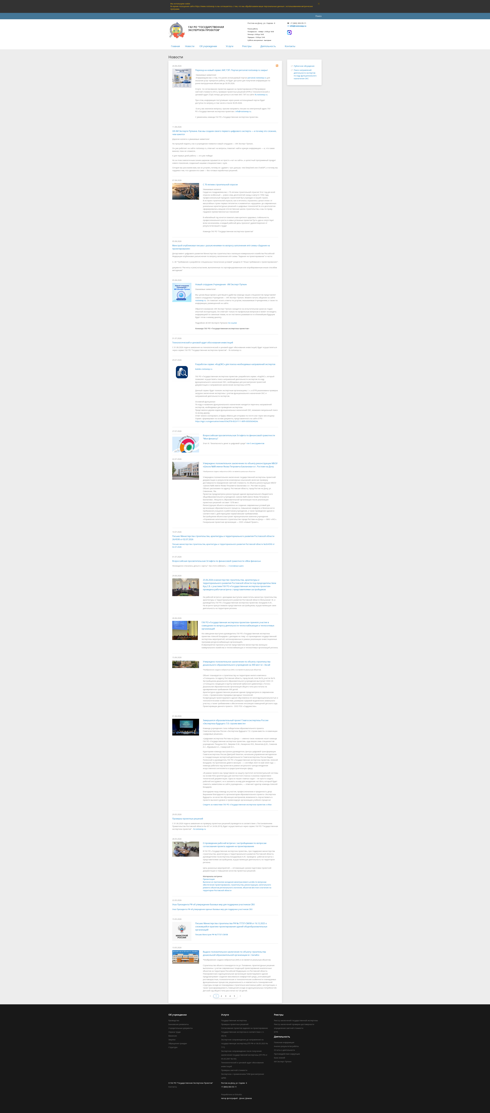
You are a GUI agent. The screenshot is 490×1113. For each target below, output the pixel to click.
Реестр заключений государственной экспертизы (296, 1020)
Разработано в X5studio (231, 1094)
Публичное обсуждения (304, 66)
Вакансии (172, 1036)
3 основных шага (236, 566)
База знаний (279, 1058)
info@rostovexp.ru (298, 26)
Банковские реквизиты (178, 1024)
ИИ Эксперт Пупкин (282, 1061)
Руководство (173, 1020)
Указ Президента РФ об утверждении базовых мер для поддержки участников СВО (213, 904)
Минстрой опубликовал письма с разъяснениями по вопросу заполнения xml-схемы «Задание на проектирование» (221, 247)
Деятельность (268, 46)
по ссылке (232, 323)
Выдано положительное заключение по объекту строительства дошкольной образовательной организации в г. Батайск (234, 953)
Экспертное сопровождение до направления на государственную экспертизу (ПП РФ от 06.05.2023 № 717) (244, 1043)
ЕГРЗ (276, 1032)
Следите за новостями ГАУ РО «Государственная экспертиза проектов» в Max (237, 804)
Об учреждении (208, 46)
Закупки (171, 1039)
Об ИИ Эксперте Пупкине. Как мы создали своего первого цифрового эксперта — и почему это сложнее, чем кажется (224, 133)
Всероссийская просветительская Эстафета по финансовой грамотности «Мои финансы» (216, 561)
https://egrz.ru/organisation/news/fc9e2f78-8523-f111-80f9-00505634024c (226, 421)
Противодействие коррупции (287, 1054)
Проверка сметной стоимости (234, 1070)
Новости (189, 46)
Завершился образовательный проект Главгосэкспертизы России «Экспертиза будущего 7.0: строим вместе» (235, 722)
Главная (175, 46)
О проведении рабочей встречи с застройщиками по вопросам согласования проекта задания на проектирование (234, 845)
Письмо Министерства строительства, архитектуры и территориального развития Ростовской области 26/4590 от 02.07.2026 (223, 538)
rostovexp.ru (200, 300)
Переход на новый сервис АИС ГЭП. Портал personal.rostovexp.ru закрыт (231, 70)
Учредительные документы (180, 1028)
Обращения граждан (177, 1043)
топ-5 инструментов (255, 443)
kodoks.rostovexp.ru (203, 369)
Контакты (290, 46)
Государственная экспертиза (234, 1020)
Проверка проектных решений (187, 818)
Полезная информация (284, 1042)
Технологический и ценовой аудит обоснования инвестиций (202, 342)
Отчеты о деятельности (284, 1050)
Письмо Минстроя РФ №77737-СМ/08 (211, 934)
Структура (172, 1047)
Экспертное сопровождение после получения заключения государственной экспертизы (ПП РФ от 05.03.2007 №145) (244, 1055)
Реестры (247, 46)
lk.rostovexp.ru (261, 94)
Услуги (229, 46)
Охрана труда (174, 1032)
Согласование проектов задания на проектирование (244, 1028)
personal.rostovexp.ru (257, 78)
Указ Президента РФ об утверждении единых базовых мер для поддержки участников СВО (212, 909)
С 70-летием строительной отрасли (220, 184)
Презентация (209, 879)
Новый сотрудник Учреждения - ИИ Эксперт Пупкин (221, 284)
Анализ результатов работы (286, 1046)
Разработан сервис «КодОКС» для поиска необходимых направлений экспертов (235, 364)
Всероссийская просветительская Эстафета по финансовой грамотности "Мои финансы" (239, 437)
